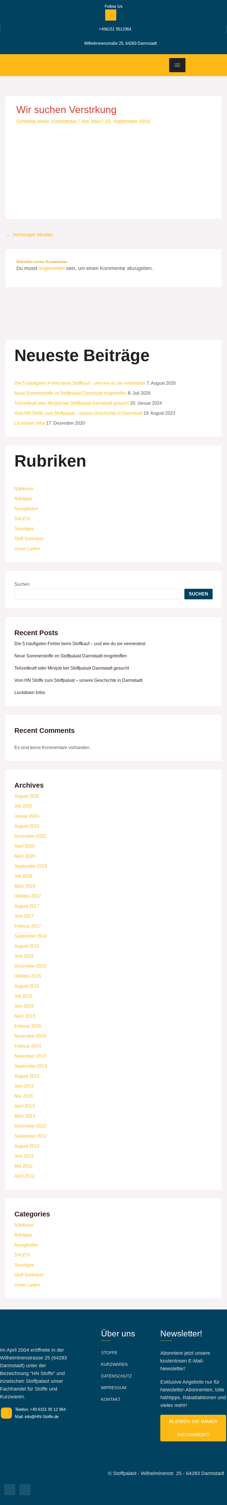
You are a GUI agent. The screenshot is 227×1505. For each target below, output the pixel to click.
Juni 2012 (24, 1156)
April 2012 (24, 1176)
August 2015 (26, 986)
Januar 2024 (26, 816)
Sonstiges (24, 528)
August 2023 (26, 826)
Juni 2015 (24, 1006)
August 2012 (26, 1146)
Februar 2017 (27, 926)
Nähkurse (23, 488)
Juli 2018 (23, 876)
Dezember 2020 (30, 836)
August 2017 (26, 906)
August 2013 (26, 1076)
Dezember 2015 (30, 966)
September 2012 (30, 1136)
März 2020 (24, 856)
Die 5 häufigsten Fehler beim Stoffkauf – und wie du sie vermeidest (79, 383)
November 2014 (30, 1036)
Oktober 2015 (27, 976)
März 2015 (24, 1016)
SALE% (22, 518)
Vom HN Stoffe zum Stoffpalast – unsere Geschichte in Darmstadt (78, 413)
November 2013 (30, 1056)
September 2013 (30, 1066)
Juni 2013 (24, 1086)
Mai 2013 (23, 1096)
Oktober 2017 (27, 896)
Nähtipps (23, 498)
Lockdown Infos (29, 423)
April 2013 (24, 1106)
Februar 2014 (27, 1046)
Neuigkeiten (26, 508)
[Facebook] (110, 15)
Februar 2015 (27, 1026)
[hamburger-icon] (177, 65)
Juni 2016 (24, 956)
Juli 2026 (23, 806)
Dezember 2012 (30, 1126)
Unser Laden (27, 548)
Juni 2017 (24, 916)
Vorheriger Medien (29, 234)
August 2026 (26, 796)
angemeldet (52, 268)
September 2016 (30, 936)
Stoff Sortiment (28, 538)
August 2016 (26, 946)
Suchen (22, 584)
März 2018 (24, 886)
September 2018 (30, 866)
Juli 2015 (23, 996)
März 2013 (24, 1116)
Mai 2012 (23, 1166)
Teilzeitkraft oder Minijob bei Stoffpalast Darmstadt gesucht (71, 403)
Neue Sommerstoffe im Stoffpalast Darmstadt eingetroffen (70, 393)
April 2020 (24, 846)
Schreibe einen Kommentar (46, 121)
